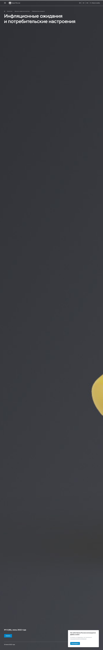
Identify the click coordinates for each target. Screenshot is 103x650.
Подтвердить (75, 643)
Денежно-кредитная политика (22, 11)
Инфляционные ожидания (38, 11)
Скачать (8, 635)
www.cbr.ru (80, 637)
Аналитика (9, 11)
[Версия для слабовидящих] (83, 3)
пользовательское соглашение (78, 638)
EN (87, 3)
